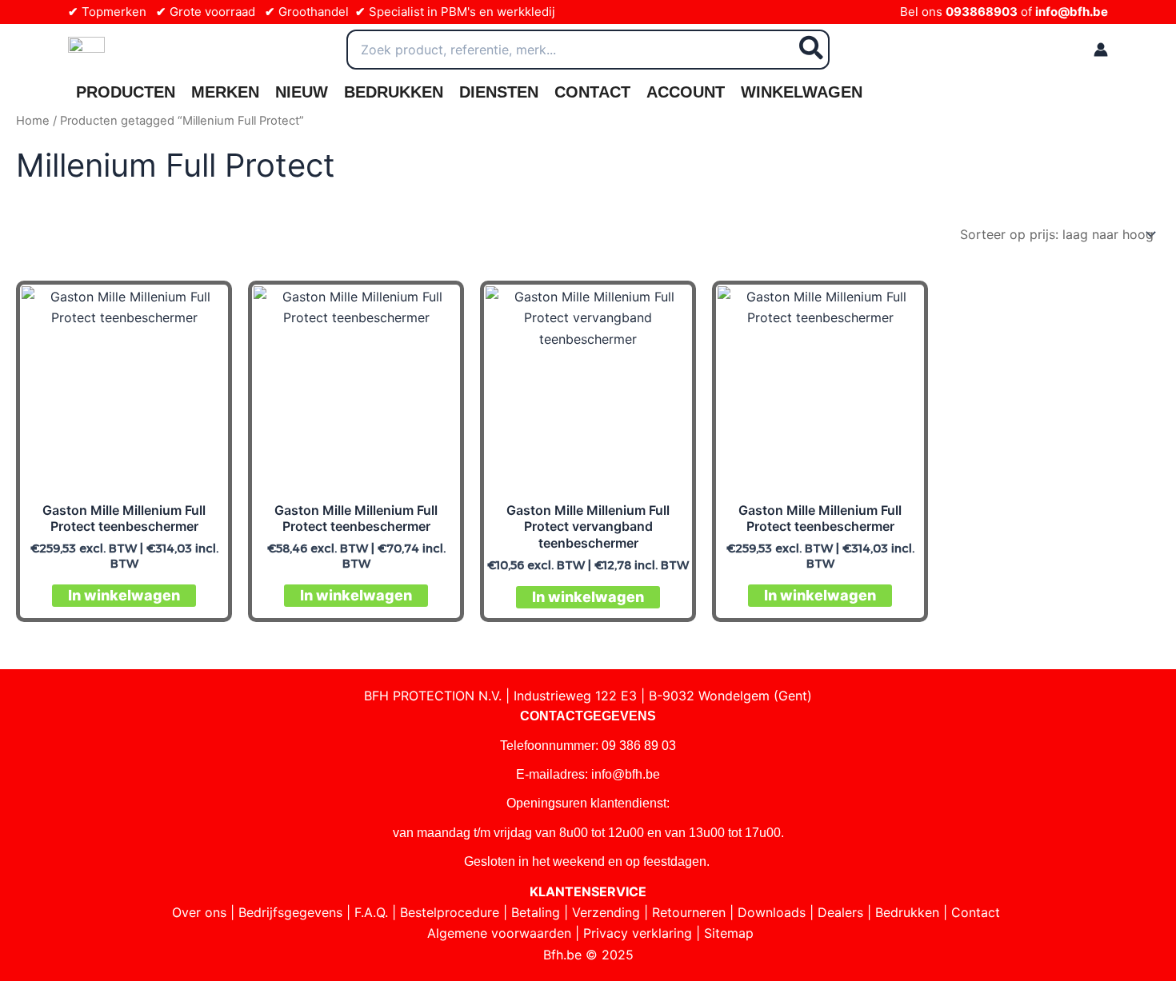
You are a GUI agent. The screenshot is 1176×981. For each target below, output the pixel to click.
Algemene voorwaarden (499, 933)
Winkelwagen (801, 92)
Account (685, 92)
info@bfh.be (1071, 11)
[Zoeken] (812, 49)
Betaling (535, 912)
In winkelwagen (124, 595)
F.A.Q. (371, 912)
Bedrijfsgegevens (290, 912)
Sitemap (729, 933)
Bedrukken (393, 92)
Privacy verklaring (637, 933)
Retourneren (689, 912)
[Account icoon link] (1101, 49)
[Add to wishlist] (202, 311)
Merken (225, 92)
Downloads (772, 912)
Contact (592, 92)
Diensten (498, 92)
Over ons (199, 912)
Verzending (606, 912)
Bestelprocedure (449, 912)
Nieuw (301, 92)
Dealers (840, 912)
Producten (125, 92)
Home (33, 121)
